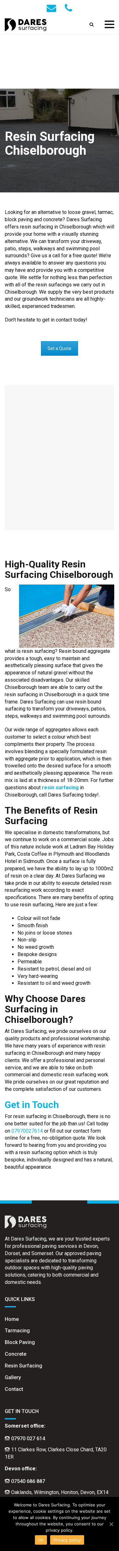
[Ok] (111, 1524)
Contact (14, 1389)
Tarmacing (17, 1331)
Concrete (15, 1354)
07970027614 (27, 1131)
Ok (41, 1539)
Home (12, 1319)
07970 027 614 (28, 1438)
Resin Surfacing (23, 1366)
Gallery (13, 1377)
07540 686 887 (28, 1481)
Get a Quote (59, 348)
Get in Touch (32, 1104)
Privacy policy (67, 1539)
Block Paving (20, 1342)
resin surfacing (60, 788)
